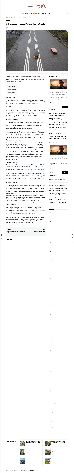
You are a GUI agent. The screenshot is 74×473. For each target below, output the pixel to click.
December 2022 (52, 329)
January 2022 (52, 361)
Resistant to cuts (11, 86)
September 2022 (52, 337)
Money (43, 13)
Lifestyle (35, 13)
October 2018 (52, 409)
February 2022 (52, 358)
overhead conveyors (27, 131)
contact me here (57, 97)
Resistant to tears (11, 88)
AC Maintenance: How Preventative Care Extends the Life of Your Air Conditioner (33, 450)
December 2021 (52, 364)
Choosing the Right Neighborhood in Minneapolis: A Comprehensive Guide (58, 442)
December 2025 (52, 230)
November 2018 (52, 406)
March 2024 (51, 284)
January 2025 (52, 263)
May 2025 (51, 251)
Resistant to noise (11, 92)
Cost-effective (10, 94)
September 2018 (52, 412)
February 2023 (52, 322)
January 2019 (52, 400)
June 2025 (51, 248)
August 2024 (51, 278)
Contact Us (50, 13)
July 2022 (51, 343)
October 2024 (52, 272)
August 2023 (51, 304)
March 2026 (51, 227)
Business (26, 13)
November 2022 (52, 332)
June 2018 (51, 421)
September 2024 (52, 275)
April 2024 (51, 281)
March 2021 (51, 373)
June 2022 (51, 347)
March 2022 (51, 355)
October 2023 (52, 299)
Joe (9, 27)
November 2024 (52, 269)
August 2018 (51, 415)
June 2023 (51, 311)
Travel (39, 13)
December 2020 (52, 379)
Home (23, 13)
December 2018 (52, 403)
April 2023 (51, 317)
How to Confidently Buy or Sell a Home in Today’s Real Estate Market (59, 459)
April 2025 (51, 254)
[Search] (67, 13)
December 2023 (52, 293)
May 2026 (51, 221)
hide (14, 84)
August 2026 (51, 212)
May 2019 (51, 388)
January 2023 (52, 325)
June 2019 (51, 386)
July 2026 (51, 215)
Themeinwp (32, 470)
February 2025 (52, 260)
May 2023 (51, 314)
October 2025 (52, 236)
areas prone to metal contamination (32, 169)
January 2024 (52, 290)
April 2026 (51, 224)
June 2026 (51, 218)
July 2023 (51, 307)
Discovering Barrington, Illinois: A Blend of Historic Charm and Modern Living (33, 442)
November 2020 (52, 382)
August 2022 (51, 340)
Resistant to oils (10, 91)
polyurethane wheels (40, 101)
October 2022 (52, 335)
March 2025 (51, 257)
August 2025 (51, 242)
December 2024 (52, 266)
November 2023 (52, 296)
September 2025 (52, 239)
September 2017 (52, 427)
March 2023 (51, 319)
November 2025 (52, 233)
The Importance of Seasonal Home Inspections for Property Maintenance (58, 450)
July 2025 (51, 245)
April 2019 (51, 391)
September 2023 (52, 302)
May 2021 (51, 370)
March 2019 (51, 394)
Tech (46, 13)
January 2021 (52, 376)
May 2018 (51, 424)
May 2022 (51, 350)
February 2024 (52, 286)
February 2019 (52, 397)
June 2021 (51, 368)
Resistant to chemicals (12, 89)
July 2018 (51, 418)
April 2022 (51, 352)
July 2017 (51, 433)
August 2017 (51, 430)
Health (30, 13)
